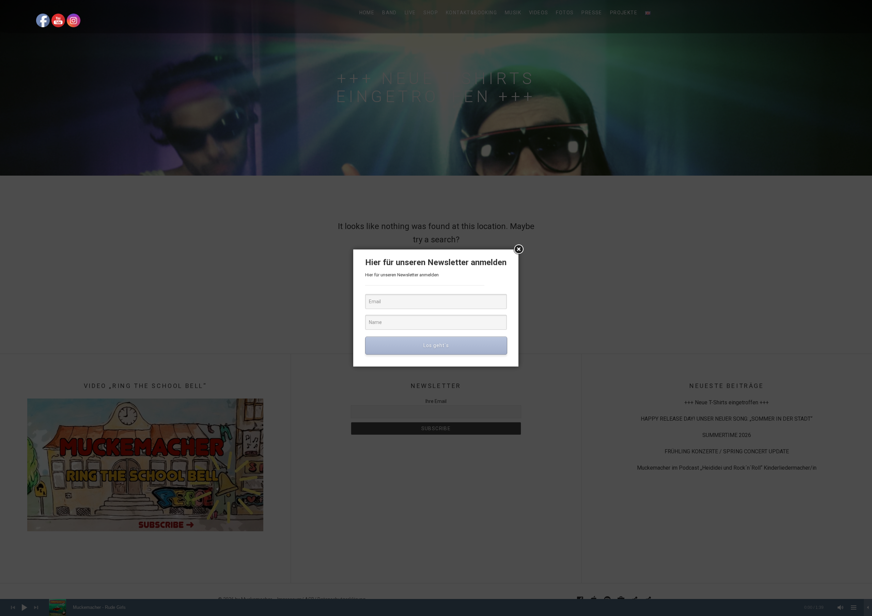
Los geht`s (436, 345)
